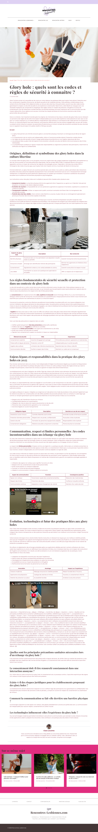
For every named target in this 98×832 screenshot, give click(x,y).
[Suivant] (94, 770)
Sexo (70, 20)
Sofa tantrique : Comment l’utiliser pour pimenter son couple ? (16, 777)
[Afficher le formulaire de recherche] (8, 2)
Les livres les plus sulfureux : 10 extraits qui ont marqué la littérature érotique (48, 777)
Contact (29, 801)
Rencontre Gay (43, 20)
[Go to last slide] (4, 770)
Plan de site (82, 801)
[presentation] (16, 764)
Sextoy (78, 20)
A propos (15, 801)
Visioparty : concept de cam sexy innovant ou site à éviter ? (81, 777)
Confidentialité (45, 801)
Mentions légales (64, 801)
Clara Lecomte (9, 781)
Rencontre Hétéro (58, 20)
